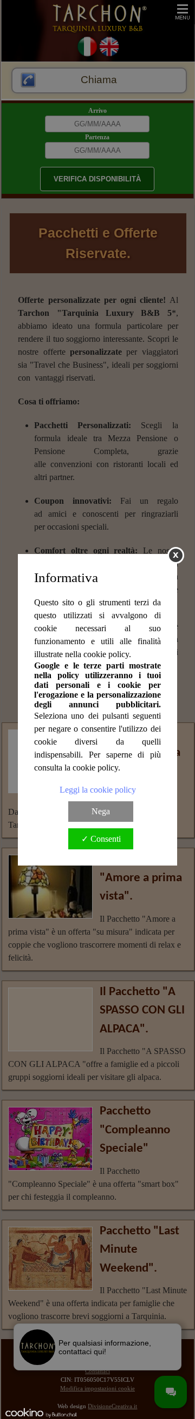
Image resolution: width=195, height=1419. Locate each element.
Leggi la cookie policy (98, 789)
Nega (101, 811)
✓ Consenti (101, 838)
